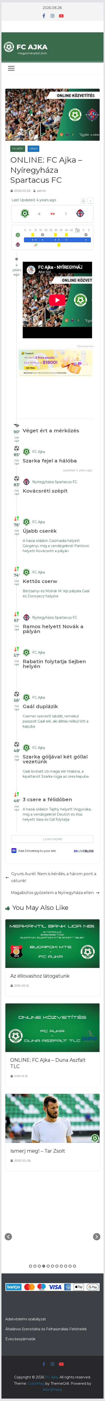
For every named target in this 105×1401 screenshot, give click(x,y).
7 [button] (56, 1266)
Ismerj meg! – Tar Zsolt (37, 1151)
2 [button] (34, 1266)
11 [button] (74, 1266)
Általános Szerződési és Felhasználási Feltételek (46, 1329)
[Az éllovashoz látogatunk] (52, 922)
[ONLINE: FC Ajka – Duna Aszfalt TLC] (52, 1006)
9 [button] (65, 1266)
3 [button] (39, 1266)
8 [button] (61, 1266)
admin (41, 190)
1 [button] (30, 1266)
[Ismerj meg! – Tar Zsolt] (52, 1097)
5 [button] (48, 1266)
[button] (8, 1236)
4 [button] (43, 1266)
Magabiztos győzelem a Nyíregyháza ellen (52, 892)
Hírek (33, 148)
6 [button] (52, 1266)
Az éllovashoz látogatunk (40, 976)
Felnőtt (17, 148)
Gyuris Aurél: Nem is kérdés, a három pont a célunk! (53, 877)
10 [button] (70, 1266)
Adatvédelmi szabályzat (25, 1319)
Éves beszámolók (20, 1339)
